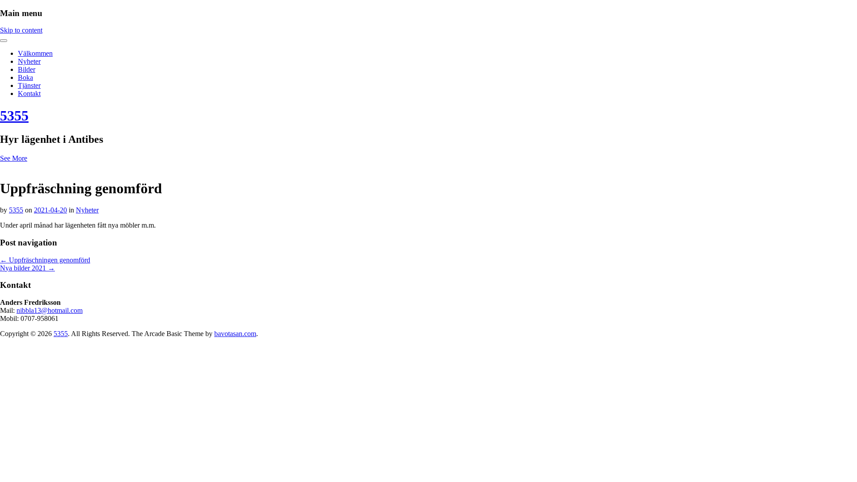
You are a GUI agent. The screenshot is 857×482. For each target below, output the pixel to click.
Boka (25, 77)
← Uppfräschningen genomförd (45, 260)
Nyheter (29, 61)
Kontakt (29, 93)
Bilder (26, 69)
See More (13, 158)
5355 (14, 116)
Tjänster (29, 85)
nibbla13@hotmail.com (50, 310)
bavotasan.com (235, 333)
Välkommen (35, 53)
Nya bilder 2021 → (27, 268)
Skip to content (21, 30)
